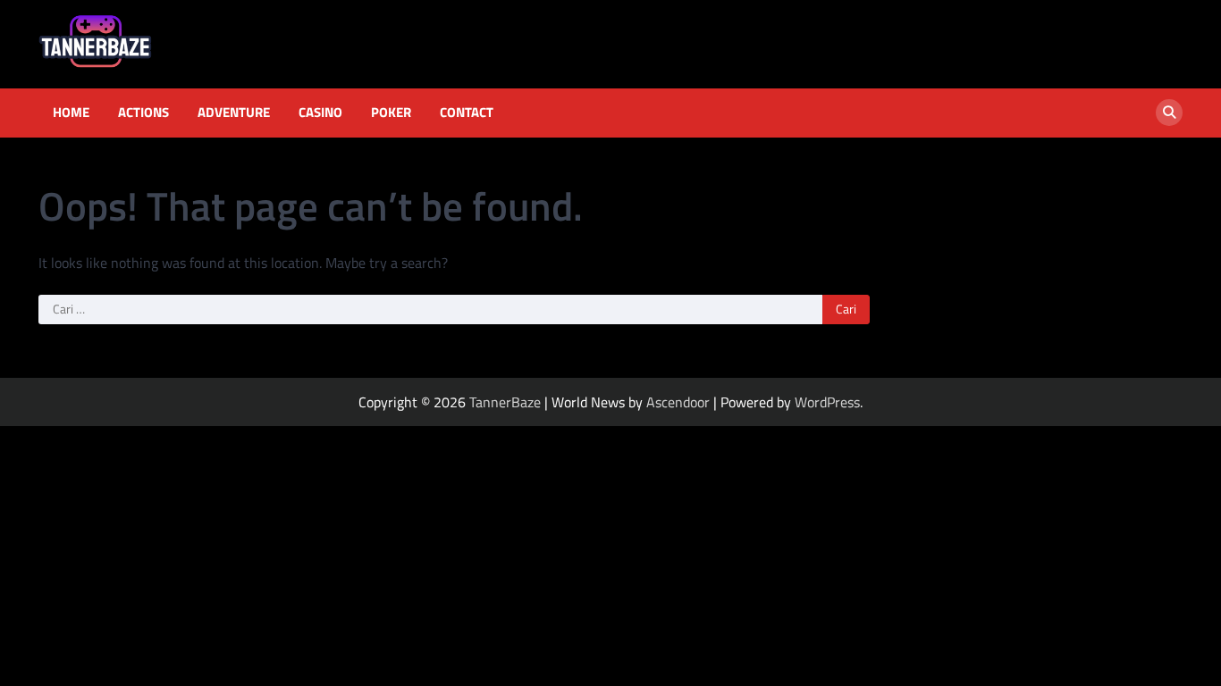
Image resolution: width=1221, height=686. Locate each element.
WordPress (827, 402)
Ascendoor (678, 402)
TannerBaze (505, 402)
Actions (143, 112)
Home (71, 112)
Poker (391, 112)
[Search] (1169, 112)
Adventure (234, 112)
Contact (466, 112)
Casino (320, 112)
